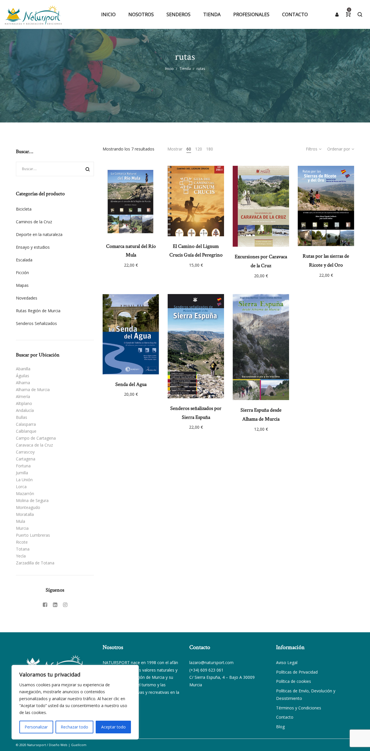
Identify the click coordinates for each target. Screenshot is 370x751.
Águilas (22, 375)
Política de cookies (293, 681)
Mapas (22, 285)
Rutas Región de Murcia (38, 310)
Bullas (21, 417)
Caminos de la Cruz (34, 221)
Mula (20, 521)
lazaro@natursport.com (211, 662)
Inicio (169, 68)
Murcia (22, 528)
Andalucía (25, 410)
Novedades (26, 298)
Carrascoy (25, 452)
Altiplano (24, 403)
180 (209, 149)
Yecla (21, 556)
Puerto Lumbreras (33, 535)
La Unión (24, 479)
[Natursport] (33, 14)
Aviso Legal (286, 662)
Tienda (185, 68)
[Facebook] (45, 604)
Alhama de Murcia (33, 389)
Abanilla (23, 368)
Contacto (284, 717)
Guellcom (78, 745)
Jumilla (22, 472)
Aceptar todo (113, 727)
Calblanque (26, 431)
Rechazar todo (74, 727)
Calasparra (26, 424)
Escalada (24, 260)
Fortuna (23, 466)
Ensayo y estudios (33, 247)
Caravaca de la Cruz (34, 445)
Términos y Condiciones (298, 708)
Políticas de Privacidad (297, 672)
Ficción (22, 272)
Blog (280, 726)
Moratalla (25, 514)
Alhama (23, 382)
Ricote (22, 542)
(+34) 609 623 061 (206, 670)
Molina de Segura (32, 500)
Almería (23, 396)
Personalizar (36, 727)
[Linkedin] (55, 604)
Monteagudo (28, 507)
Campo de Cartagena (36, 438)
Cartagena (25, 459)
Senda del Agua (131, 384)
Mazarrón (25, 493)
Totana (22, 549)
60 (188, 149)
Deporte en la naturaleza (39, 234)
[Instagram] (65, 604)
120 (198, 149)
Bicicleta (24, 209)
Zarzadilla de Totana (35, 563)
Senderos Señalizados (36, 323)
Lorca (21, 486)
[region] (75, 702)
